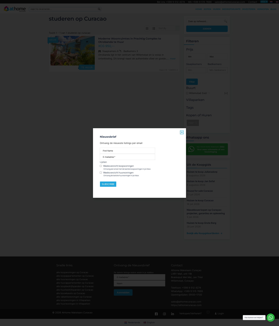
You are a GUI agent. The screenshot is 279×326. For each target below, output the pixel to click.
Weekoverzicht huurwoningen (121, 174)
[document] (139, 163)
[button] (182, 132)
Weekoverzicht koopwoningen (127, 167)
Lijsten (103, 162)
